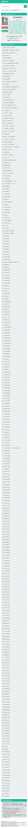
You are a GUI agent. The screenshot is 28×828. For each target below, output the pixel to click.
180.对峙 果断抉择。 (6, 518)
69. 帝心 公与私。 (5, 225)
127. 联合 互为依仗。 (6, 380)
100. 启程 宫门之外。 (6, 309)
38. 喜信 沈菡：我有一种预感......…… (9, 144)
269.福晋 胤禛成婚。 (6, 751)
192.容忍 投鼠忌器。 (6, 550)
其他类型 (7, 10)
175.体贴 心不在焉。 (6, 505)
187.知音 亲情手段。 (6, 537)
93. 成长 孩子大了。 (6, 291)
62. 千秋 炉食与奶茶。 (6, 207)
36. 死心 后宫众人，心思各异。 (8, 139)
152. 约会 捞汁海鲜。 (6, 445)
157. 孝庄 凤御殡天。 (6, 458)
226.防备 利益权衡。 (6, 639)
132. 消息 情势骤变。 (6, 393)
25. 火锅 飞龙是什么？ (6, 110)
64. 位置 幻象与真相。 (6, 212)
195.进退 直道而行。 (6, 558)
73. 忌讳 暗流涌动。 (6, 238)
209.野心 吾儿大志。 (6, 594)
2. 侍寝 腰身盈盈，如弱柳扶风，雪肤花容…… (11, 50)
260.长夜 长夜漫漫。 (6, 728)
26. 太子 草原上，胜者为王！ (8, 113)
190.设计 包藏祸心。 (6, 544)
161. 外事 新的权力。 (6, 469)
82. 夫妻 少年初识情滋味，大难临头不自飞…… (11, 262)
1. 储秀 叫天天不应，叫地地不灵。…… (10, 47)
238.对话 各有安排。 (6, 670)
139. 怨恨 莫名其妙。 (6, 411)
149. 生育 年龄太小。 (6, 437)
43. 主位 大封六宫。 (6, 157)
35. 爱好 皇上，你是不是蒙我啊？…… (9, 136)
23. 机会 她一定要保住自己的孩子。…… (10, 105)
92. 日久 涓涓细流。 (6, 288)
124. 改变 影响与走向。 (7, 372)
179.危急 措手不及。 (6, 516)
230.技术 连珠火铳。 (6, 649)
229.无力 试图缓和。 (6, 647)
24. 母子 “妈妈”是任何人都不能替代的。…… (11, 107)
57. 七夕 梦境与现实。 (6, 194)
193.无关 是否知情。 (6, 552)
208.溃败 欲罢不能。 (6, 592)
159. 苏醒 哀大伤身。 (6, 463)
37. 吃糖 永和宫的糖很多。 (7, 141)
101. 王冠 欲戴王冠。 (6, 312)
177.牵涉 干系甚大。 (6, 510)
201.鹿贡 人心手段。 (6, 573)
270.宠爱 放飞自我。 (6, 754)
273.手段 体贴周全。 (6, 762)
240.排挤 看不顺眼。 (6, 675)
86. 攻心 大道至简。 (6, 272)
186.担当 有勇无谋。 (6, 534)
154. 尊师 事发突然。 (6, 450)
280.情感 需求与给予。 (6, 780)
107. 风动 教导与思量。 (7, 327)
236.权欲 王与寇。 (6, 665)
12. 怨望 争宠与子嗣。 (6, 76)
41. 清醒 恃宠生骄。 (6, 152)
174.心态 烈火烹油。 (6, 503)
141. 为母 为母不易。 (6, 416)
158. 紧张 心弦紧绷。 (6, 461)
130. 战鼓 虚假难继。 (6, 387)
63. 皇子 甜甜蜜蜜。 (6, 209)
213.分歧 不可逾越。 (6, 605)
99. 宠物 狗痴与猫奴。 (6, 306)
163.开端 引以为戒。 (6, 474)
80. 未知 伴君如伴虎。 (6, 257)
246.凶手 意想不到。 (6, 691)
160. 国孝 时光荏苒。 (6, 466)
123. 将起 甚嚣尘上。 (6, 369)
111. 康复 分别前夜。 (6, 338)
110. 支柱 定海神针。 (6, 335)
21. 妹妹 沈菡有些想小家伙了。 (8, 100)
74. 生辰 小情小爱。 (6, 241)
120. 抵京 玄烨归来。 (6, 361)
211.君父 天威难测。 (6, 599)
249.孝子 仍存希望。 (6, 699)
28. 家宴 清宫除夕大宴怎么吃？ (8, 118)
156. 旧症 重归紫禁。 (6, 455)
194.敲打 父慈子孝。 (6, 555)
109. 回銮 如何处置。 (6, 332)
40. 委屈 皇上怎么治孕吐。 (7, 149)
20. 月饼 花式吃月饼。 (6, 97)
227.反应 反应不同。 (6, 641)
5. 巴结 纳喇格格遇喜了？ (7, 58)
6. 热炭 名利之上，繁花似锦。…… (9, 60)
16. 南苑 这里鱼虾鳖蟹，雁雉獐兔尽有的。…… (11, 86)
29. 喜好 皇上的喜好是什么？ (8, 120)
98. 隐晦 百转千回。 (6, 304)
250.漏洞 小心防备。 (6, 701)
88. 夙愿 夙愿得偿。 (6, 277)
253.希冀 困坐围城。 (6, 709)
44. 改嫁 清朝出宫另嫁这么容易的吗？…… (10, 160)
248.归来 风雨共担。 (6, 696)
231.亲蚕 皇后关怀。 (6, 652)
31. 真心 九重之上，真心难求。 (8, 126)
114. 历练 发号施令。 (6, 346)
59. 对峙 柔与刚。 (5, 199)
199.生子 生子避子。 (6, 568)
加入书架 (5, 31)
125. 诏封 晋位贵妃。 (6, 374)
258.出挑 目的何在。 (6, 722)
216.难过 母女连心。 (6, 613)
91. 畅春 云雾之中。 (6, 285)
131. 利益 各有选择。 (6, 390)
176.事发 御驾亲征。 (6, 508)
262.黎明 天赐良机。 (6, 733)
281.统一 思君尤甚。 (6, 783)
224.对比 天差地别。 (6, 633)
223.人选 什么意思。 (6, 631)
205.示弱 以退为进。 (6, 584)
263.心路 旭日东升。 (6, 736)
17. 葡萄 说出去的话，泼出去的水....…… (10, 89)
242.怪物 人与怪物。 (6, 681)
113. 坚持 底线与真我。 (7, 343)
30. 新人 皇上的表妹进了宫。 (8, 123)
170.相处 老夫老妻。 (6, 492)
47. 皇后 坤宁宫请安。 (6, 168)
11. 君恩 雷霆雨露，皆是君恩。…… (9, 73)
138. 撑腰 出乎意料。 (6, 408)
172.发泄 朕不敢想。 (6, 497)
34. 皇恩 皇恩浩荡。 (6, 134)
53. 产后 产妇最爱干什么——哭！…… (9, 183)
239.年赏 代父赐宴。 (6, 673)
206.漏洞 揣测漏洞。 (6, 586)
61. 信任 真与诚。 (5, 204)
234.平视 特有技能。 (6, 660)
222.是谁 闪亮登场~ (6, 628)
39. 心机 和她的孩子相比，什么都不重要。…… (11, 147)
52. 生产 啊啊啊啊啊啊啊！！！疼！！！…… (11, 181)
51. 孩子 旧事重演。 (6, 178)
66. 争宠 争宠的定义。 (6, 217)
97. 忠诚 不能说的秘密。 (7, 301)
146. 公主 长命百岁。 (6, 429)
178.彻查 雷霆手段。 (6, 513)
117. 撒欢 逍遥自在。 (6, 353)
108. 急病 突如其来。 (6, 330)
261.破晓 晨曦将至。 (6, 730)
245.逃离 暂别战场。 (6, 688)
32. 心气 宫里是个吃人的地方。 (8, 128)
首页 (3, 10)
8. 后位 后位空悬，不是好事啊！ (8, 65)
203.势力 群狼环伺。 (6, 578)
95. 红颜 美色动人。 (6, 296)
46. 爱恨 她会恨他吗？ (6, 165)
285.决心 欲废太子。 (6, 793)
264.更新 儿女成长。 (6, 738)
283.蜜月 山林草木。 (6, 788)
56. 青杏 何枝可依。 (6, 191)
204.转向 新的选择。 (6, 581)
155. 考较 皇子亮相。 (6, 453)
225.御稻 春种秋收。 (6, 636)
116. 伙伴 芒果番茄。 (6, 351)
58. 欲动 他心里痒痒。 (6, 196)
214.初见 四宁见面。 (6, 607)
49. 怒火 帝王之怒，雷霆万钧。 (8, 173)
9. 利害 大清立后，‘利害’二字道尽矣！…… (10, 68)
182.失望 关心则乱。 (6, 524)
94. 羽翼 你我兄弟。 (6, 293)
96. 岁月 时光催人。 (6, 298)
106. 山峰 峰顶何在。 (6, 325)
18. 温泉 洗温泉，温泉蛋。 (7, 92)
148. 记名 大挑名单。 (6, 435)
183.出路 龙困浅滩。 (6, 526)
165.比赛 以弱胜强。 (6, 479)
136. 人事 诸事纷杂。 (6, 403)
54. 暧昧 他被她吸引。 (6, 186)
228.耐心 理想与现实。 (6, 644)
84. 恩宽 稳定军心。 (6, 267)
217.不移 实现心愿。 (6, 615)
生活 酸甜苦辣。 (5, 749)
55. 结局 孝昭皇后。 (6, 188)
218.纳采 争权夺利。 (6, 618)
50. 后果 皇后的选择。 (6, 175)
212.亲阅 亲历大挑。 (6, 602)
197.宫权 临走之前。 (6, 563)
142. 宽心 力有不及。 (6, 419)
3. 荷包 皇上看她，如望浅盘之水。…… (10, 52)
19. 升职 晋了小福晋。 (6, 94)
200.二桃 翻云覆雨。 (6, 571)
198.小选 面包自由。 (6, 565)
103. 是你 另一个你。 (6, 317)
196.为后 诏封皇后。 (6, 560)
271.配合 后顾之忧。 (6, 756)
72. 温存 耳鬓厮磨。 (6, 236)
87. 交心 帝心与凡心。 (6, 275)
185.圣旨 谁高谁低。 (6, 531)
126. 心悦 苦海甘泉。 (6, 377)
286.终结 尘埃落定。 (16, 40)
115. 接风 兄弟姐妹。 (6, 348)
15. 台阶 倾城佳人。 (6, 84)
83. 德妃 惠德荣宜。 (6, 264)
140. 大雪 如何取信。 (6, 414)
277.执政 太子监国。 (6, 772)
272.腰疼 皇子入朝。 (6, 759)
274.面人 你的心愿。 (6, 764)
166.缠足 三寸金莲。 (6, 482)
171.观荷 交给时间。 (6, 495)
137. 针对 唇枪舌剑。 (6, 406)
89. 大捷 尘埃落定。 (6, 280)
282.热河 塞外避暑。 (6, 785)
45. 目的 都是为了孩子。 (7, 162)
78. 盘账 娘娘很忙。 (6, 251)
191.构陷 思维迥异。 (6, 547)
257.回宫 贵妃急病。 (6, 720)
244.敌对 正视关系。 (6, 686)
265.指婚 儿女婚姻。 (6, 741)
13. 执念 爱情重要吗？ (6, 79)
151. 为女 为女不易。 (6, 442)
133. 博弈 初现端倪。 (6, 395)
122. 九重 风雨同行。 (6, 366)
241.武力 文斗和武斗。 (6, 678)
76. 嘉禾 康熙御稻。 (6, 246)
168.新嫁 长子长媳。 (6, 487)
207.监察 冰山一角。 (6, 589)
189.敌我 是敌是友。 (6, 542)
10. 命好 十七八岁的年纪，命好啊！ (9, 71)
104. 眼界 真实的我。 (6, 319)
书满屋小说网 (4, 1)
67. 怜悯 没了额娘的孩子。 (7, 220)
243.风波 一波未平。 (6, 683)
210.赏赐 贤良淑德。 (6, 597)
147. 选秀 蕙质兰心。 (6, 432)
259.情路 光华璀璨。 (6, 725)
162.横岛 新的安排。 (6, 471)
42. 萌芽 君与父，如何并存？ (8, 154)
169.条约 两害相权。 (6, 489)
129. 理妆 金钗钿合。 (6, 385)
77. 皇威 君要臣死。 (6, 249)
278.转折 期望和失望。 (6, 775)
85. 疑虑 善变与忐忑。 (6, 270)
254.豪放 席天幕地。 (6, 712)
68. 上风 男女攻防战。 (6, 223)
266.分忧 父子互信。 (6, 743)
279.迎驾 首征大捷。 (6, 777)
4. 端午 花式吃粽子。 (6, 55)
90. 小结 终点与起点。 (6, 283)
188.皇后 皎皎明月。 (6, 539)
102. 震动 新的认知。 (6, 314)
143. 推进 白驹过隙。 (6, 421)
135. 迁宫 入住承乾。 (6, 401)
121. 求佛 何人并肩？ (6, 364)
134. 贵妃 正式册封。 (6, 398)
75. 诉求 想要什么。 (6, 243)
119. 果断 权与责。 (6, 359)
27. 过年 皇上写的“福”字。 (7, 115)
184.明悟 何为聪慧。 (6, 529)
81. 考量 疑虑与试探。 (6, 259)
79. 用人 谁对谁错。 (6, 254)
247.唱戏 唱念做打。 (6, 694)
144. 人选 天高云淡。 (6, 424)
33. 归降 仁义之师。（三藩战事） (8, 131)
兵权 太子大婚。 (5, 746)
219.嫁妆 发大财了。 (6, 620)
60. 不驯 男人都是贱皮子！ (7, 202)
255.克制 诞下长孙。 (6, 715)
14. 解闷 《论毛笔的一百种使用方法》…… (10, 81)
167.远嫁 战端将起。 (6, 484)
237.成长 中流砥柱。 (6, 667)
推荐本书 (5, 27)
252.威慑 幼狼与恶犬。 (6, 707)
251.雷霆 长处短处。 (6, 704)
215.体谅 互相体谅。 (6, 610)
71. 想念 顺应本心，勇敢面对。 (8, 230)
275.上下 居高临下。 (6, 767)
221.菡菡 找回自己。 (6, 626)
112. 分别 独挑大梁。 (6, 340)
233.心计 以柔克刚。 (6, 657)
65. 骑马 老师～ (5, 215)
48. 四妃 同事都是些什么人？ (8, 170)
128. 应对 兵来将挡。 (6, 382)
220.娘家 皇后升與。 (6, 623)
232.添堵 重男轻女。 (6, 654)
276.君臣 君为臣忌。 (6, 770)
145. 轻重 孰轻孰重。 (6, 427)
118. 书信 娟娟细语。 (6, 356)
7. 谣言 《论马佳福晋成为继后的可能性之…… (11, 63)
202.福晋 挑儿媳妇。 (6, 576)
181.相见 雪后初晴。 (6, 521)
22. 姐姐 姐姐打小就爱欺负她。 (8, 102)
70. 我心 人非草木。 (6, 228)
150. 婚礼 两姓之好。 (6, 440)
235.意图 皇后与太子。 (6, 662)
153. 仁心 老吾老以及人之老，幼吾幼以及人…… (12, 448)
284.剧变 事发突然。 (6, 790)
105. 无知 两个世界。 (6, 322)
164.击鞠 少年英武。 (6, 476)
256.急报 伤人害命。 (6, 717)
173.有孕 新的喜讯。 (6, 500)
